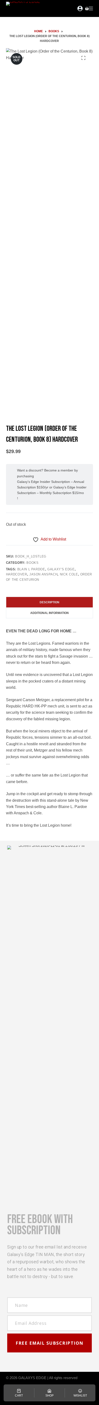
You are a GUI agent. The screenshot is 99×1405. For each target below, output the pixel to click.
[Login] (80, 8)
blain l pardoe (31, 569)
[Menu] (91, 8)
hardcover (16, 574)
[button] (49, 1343)
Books (32, 563)
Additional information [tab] (49, 613)
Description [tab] (49, 602)
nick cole (69, 574)
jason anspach (43, 574)
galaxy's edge (60, 569)
